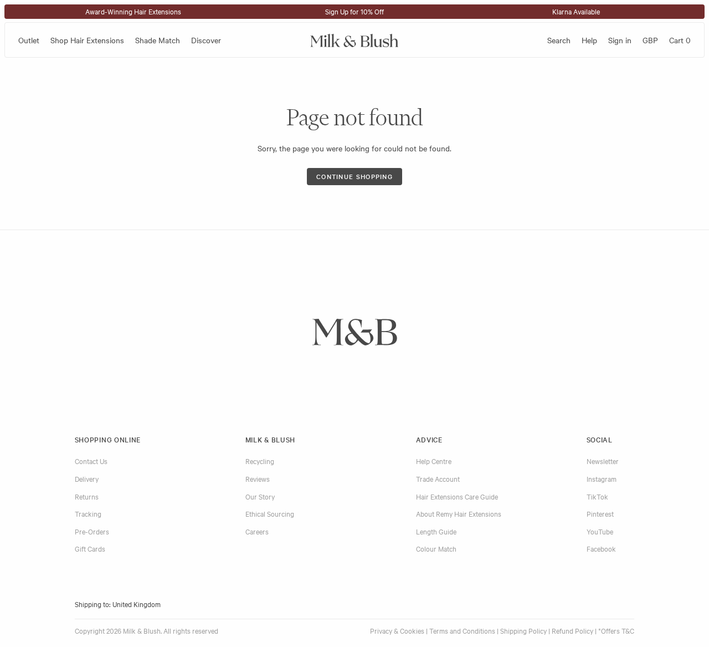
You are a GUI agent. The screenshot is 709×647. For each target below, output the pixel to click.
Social (600, 439)
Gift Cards (90, 548)
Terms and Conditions (462, 630)
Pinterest (600, 513)
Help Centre (433, 461)
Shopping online (108, 439)
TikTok (597, 496)
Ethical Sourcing (269, 513)
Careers (257, 531)
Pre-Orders (92, 531)
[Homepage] (354, 40)
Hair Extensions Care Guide (457, 496)
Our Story (260, 496)
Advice (429, 439)
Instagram (601, 478)
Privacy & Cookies (397, 630)
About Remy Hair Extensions (458, 513)
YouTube (600, 531)
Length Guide (436, 531)
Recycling (259, 461)
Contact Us (91, 461)
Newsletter (603, 461)
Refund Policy (572, 630)
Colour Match (436, 548)
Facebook (601, 548)
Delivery (87, 478)
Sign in (619, 39)
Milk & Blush (270, 439)
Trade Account (438, 478)
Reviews (257, 478)
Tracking (88, 513)
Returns (87, 496)
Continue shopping (354, 176)
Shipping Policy (523, 630)
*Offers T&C (616, 630)
